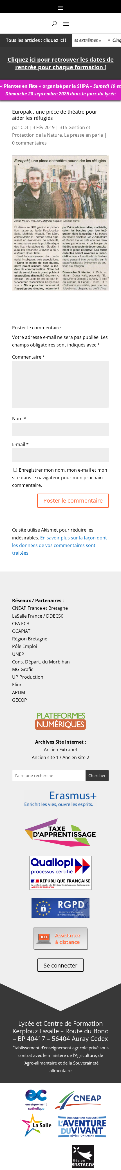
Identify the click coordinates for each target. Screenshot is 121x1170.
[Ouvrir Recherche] (54, 23)
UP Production (27, 677)
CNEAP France (27, 608)
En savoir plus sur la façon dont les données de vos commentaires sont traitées (59, 545)
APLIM (18, 692)
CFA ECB (20, 623)
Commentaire (28, 357)
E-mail (20, 444)
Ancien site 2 (75, 757)
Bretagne (58, 608)
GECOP (19, 700)
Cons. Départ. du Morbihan (41, 662)
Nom (19, 418)
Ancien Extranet (60, 749)
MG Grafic (22, 669)
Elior (17, 684)
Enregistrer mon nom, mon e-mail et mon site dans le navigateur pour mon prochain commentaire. (59, 477)
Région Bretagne (29, 639)
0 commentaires (29, 143)
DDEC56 (54, 616)
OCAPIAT (21, 631)
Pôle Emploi (24, 646)
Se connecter (60, 965)
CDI (24, 127)
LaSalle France (27, 616)
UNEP (18, 654)
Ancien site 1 (45, 757)
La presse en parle (83, 135)
